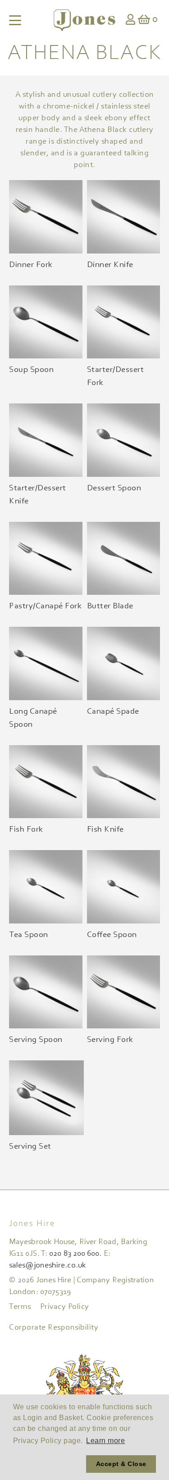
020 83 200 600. (75, 1254)
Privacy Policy (64, 1307)
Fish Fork (26, 829)
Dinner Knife (110, 265)
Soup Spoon (31, 370)
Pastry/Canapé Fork (45, 606)
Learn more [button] (105, 1440)
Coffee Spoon (112, 935)
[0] (144, 20)
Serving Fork (110, 1040)
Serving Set (30, 1146)
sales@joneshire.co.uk (47, 1266)
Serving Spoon (36, 1040)
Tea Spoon (28, 935)
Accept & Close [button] (121, 1463)
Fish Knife (105, 829)
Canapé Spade (113, 711)
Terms (20, 1307)
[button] (48, 1464)
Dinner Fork (31, 265)
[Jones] (84, 20)
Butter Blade (110, 606)
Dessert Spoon (114, 488)
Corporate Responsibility (53, 1328)
